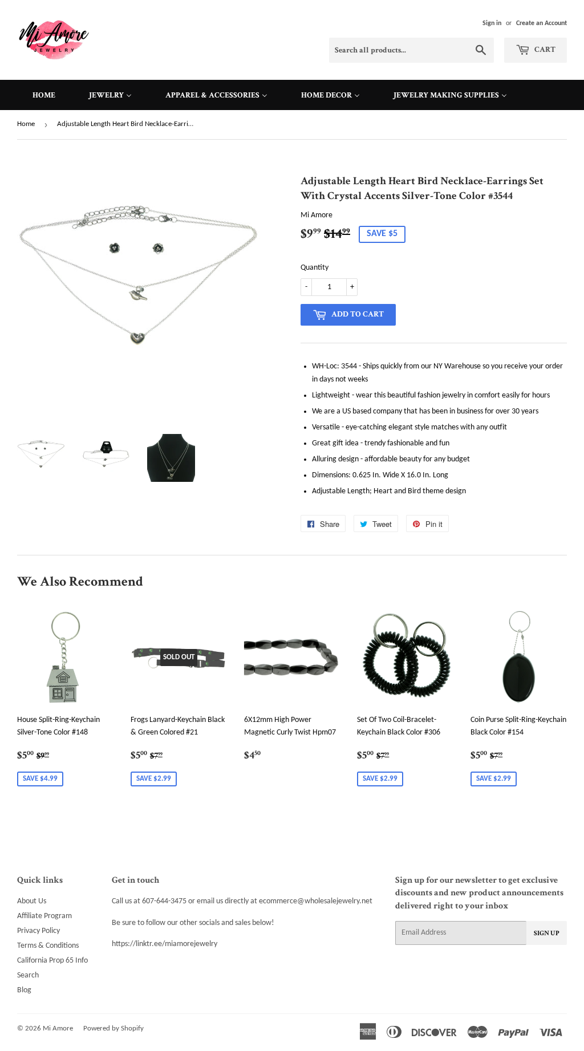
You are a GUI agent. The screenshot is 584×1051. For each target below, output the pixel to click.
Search (28, 975)
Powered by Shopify (113, 1028)
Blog (24, 990)
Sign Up (546, 933)
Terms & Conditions (48, 946)
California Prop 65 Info (52, 960)
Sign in (491, 23)
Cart (544, 49)
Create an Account (541, 23)
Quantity (314, 267)
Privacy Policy (38, 931)
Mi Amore (58, 1028)
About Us (31, 901)
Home (26, 124)
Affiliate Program (44, 916)
